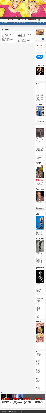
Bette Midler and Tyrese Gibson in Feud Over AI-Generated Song (6, 403)
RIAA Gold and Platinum (39, 155)
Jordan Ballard (38, 297)
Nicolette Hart (38, 307)
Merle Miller (37, 306)
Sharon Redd (37, 311)
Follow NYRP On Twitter (39, 231)
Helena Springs (38, 291)
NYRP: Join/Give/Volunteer (39, 234)
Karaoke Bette (38, 183)
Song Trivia (37, 156)
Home (2, 22)
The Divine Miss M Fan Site (17, 399)
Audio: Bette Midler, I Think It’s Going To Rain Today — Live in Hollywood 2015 (39, 403)
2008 (37, 382)
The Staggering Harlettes (39, 315)
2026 (37, 353)
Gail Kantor (37, 290)
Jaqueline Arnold (38, 292)
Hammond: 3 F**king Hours (40, 202)
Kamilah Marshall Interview (39, 203)
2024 (37, 364)
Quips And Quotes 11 (39, 263)
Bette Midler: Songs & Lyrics (40, 146)
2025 (37, 363)
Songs (6, 399)
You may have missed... (7, 392)
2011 (37, 379)
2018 (37, 371)
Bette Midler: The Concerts (39, 147)
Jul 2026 (37, 355)
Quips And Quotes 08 (39, 260)
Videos (27, 22)
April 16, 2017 (4, 35)
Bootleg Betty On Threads (39, 99)
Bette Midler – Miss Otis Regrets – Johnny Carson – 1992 (9, 34)
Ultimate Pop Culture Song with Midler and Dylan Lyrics (28, 402)
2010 (37, 380)
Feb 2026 (37, 361)
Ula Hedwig (37, 317)
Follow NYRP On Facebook (39, 230)
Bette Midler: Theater (39, 149)
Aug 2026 (37, 354)
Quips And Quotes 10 (39, 262)
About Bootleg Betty (39, 86)
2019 (37, 370)
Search (43, 39)
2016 (37, 373)
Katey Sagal (37, 299)
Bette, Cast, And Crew (39, 342)
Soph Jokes (37, 158)
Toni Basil (37, 316)
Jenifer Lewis (37, 293)
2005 (37, 386)
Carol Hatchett (38, 284)
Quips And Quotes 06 (39, 258)
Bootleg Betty (9, 411)
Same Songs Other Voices (39, 184)
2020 (37, 369)
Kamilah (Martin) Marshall (39, 298)
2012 (37, 378)
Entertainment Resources (39, 151)
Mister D (7, 35)
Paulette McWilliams (38, 308)
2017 (37, 372)
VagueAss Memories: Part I (40, 207)
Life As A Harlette (38, 301)
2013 (37, 377)
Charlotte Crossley (38, 285)
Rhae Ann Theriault (38, 309)
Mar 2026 (37, 360)
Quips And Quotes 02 (39, 253)
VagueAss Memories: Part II (40, 208)
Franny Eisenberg (38, 289)
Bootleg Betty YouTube (39, 120)
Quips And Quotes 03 (39, 254)
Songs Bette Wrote (38, 157)
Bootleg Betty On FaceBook (40, 93)
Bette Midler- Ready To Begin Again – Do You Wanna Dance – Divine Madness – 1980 (25, 34)
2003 (37, 388)
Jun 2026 (37, 356)
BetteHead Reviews (38, 343)
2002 (37, 389)
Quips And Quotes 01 (39, 252)
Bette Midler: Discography (39, 141)
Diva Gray (37, 288)
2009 (37, 381)
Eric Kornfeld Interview (39, 201)
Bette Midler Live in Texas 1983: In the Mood (17, 402)
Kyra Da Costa (38, 300)
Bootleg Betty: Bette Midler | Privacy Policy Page (19, 411)
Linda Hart (37, 302)
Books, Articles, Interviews (39, 150)
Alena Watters (38, 283)
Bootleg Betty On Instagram (40, 94)
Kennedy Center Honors (39, 152)
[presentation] (42, 392)
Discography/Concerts (12, 22)
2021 (37, 368)
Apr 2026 (37, 359)
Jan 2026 (37, 362)
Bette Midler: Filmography (39, 142)
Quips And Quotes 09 (39, 261)
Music (24, 22)
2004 (37, 387)
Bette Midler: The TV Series (40, 148)
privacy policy (38, 60)
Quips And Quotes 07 (39, 259)
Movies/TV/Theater (6, 22)
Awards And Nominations (20, 22)
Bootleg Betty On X (38, 100)
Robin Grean (37, 310)
